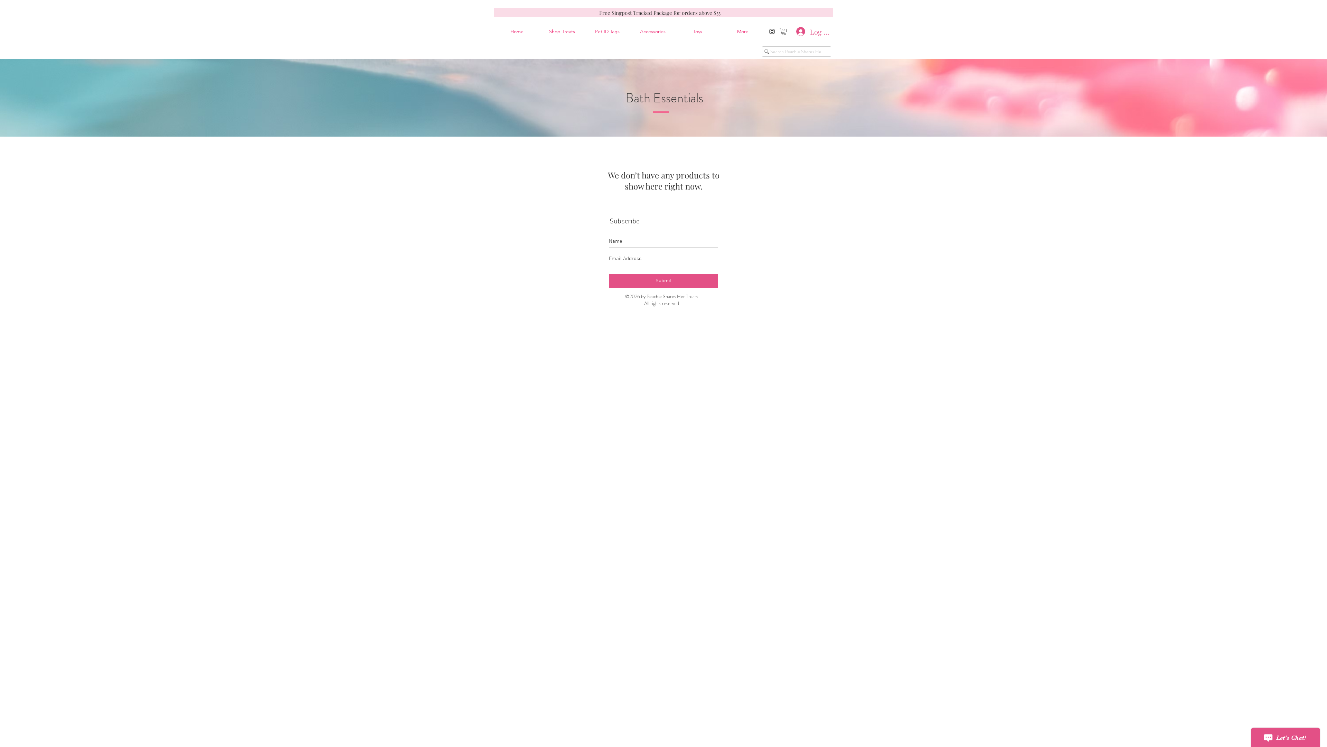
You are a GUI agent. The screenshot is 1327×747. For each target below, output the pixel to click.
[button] (784, 31)
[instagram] (772, 31)
